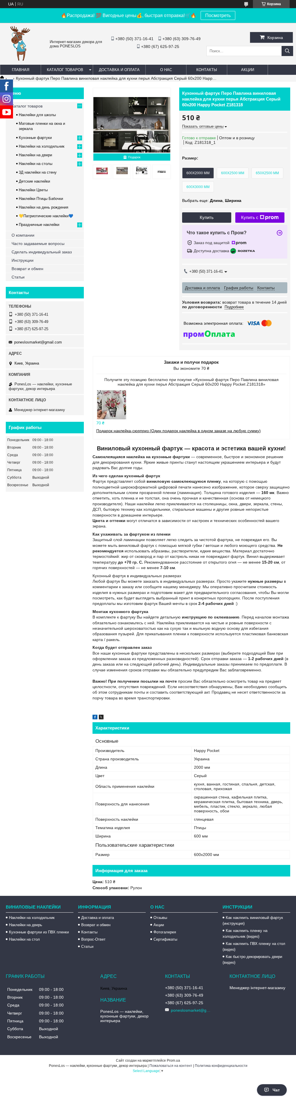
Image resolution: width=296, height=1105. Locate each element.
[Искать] (287, 51)
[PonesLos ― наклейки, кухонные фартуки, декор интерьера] (20, 59)
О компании (23, 235)
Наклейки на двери (35, 155)
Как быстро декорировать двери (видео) (252, 959)
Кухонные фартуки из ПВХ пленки (39, 932)
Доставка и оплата (119, 70)
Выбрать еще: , (211, 200)
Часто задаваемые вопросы (38, 243)
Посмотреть (218, 15)
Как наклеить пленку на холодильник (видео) (245, 933)
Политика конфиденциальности (221, 1066)
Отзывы (160, 917)
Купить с (249, 217)
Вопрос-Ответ (93, 939)
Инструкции (23, 260)
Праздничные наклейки (39, 224)
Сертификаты (165, 939)
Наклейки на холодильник (41, 146)
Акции (247, 70)
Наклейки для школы (37, 115)
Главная (20, 70)
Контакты (206, 70)
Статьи (18, 277)
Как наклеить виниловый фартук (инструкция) (253, 920)
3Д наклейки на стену (38, 172)
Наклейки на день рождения (43, 207)
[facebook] (94, 718)
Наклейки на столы (35, 163)
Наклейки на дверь (25, 925)
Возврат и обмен (27, 268)
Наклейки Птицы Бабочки (41, 198)
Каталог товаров (65, 70)
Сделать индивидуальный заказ (42, 252)
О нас (166, 70)
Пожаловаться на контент (170, 1066)
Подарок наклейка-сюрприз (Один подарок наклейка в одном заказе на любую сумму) (178, 430)
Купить (207, 217)
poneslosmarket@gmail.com (38, 342)
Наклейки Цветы (33, 190)
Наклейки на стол (24, 939)
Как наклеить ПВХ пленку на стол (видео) (254, 946)
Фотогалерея (164, 932)
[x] (101, 718)
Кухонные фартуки (35, 137)
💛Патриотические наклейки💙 (46, 216)
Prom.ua (173, 1060)
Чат (276, 1090)
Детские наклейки (34, 181)
